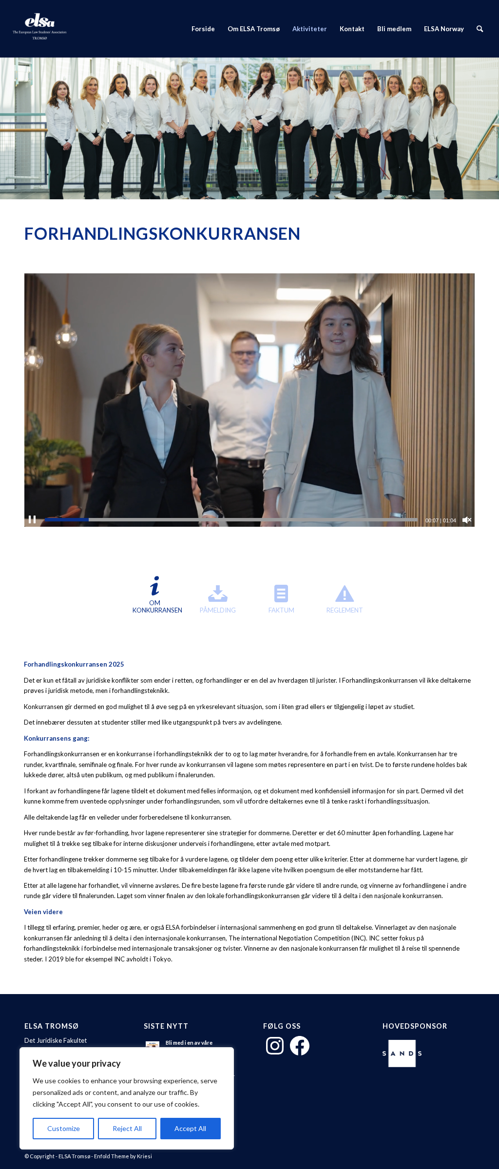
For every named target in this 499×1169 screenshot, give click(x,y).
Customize (63, 1128)
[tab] (154, 599)
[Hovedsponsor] (404, 1054)
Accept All (190, 1128)
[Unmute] (467, 520)
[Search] (479, 28)
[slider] (231, 519)
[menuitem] (203, 28)
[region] (126, 1098)
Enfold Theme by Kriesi (123, 1156)
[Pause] (32, 520)
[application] (249, 400)
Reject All (127, 1128)
